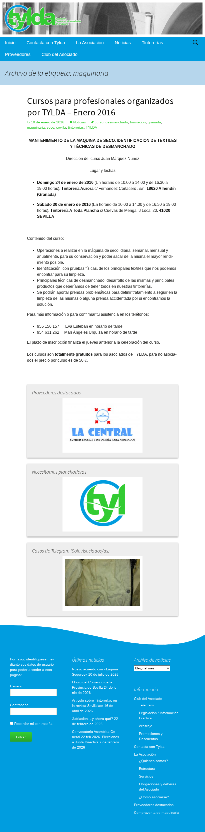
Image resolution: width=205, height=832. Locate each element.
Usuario (16, 686)
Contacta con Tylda (45, 42)
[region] (102, 18)
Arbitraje (145, 726)
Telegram (146, 705)
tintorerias (76, 127)
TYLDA (91, 127)
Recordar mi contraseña (32, 724)
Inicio (10, 42)
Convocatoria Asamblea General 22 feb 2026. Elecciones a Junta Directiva (95, 737)
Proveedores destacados (154, 805)
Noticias (123, 42)
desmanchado (117, 122)
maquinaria (36, 127)
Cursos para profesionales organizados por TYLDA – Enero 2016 (100, 106)
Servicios (146, 776)
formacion (138, 122)
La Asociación (90, 42)
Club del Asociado (60, 54)
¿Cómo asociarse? (154, 797)
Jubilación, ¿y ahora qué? (92, 719)
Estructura (147, 769)
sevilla (61, 127)
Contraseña (19, 705)
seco (50, 127)
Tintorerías (152, 42)
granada (154, 122)
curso (99, 122)
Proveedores (17, 54)
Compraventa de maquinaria (156, 813)
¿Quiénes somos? (153, 761)
